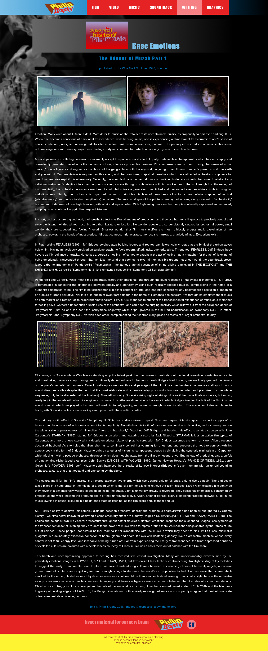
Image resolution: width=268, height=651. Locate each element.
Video (114, 7)
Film (95, 7)
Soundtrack (161, 7)
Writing (189, 7)
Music (134, 7)
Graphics (215, 7)
